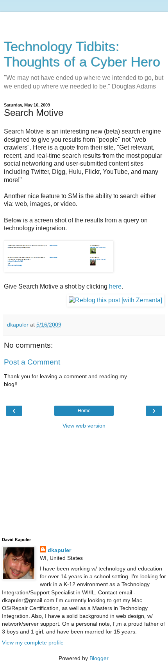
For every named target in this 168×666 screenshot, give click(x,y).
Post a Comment (32, 362)
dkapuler (59, 550)
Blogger (98, 658)
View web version (84, 425)
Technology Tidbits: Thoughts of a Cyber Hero (82, 54)
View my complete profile (33, 642)
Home (84, 410)
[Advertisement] (84, 21)
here (115, 286)
